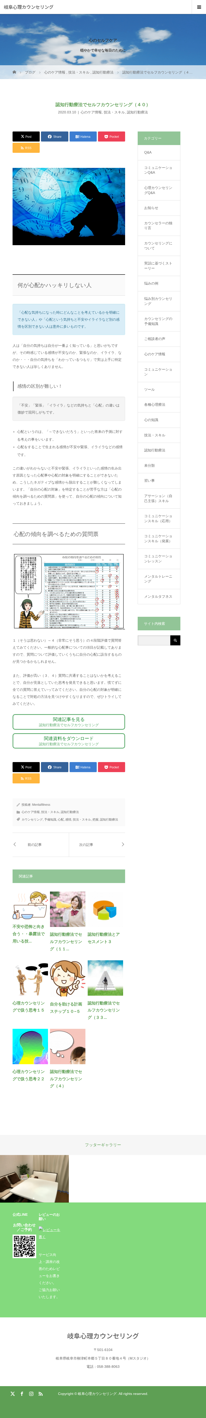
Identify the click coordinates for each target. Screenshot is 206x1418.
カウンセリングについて (158, 245)
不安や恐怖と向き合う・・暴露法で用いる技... (29, 933)
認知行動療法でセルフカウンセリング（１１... (66, 941)
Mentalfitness (41, 804)
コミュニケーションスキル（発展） (158, 538)
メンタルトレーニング (158, 578)
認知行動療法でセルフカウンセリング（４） (66, 1078)
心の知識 (151, 420)
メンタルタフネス (158, 596)
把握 (95, 819)
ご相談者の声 (154, 339)
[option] (34, 1179)
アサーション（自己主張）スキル (158, 498)
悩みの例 (151, 283)
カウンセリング (32, 819)
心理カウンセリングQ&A (158, 190)
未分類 (149, 465)
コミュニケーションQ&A (158, 170)
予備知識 (50, 819)
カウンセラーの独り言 (158, 225)
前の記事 (35, 845)
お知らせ (151, 208)
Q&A (147, 152)
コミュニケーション (158, 371)
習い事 (149, 481)
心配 (61, 819)
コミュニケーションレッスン (158, 558)
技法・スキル (114, 112)
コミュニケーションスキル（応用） (158, 518)
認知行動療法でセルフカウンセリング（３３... (104, 1010)
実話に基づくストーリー (158, 265)
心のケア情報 (91, 112)
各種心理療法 (154, 404)
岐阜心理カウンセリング (29, 7)
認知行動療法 (137, 112)
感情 (68, 819)
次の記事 (86, 845)
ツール (149, 389)
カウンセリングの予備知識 (158, 321)
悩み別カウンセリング (158, 301)
